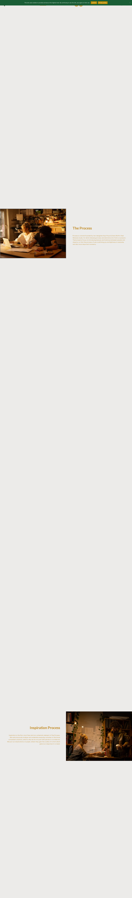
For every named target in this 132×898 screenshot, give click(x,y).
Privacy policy (103, 2)
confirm (94, 2)
